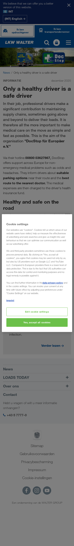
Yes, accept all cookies (36, 322)
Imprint (10, 300)
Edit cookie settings (37, 311)
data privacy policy (53, 282)
